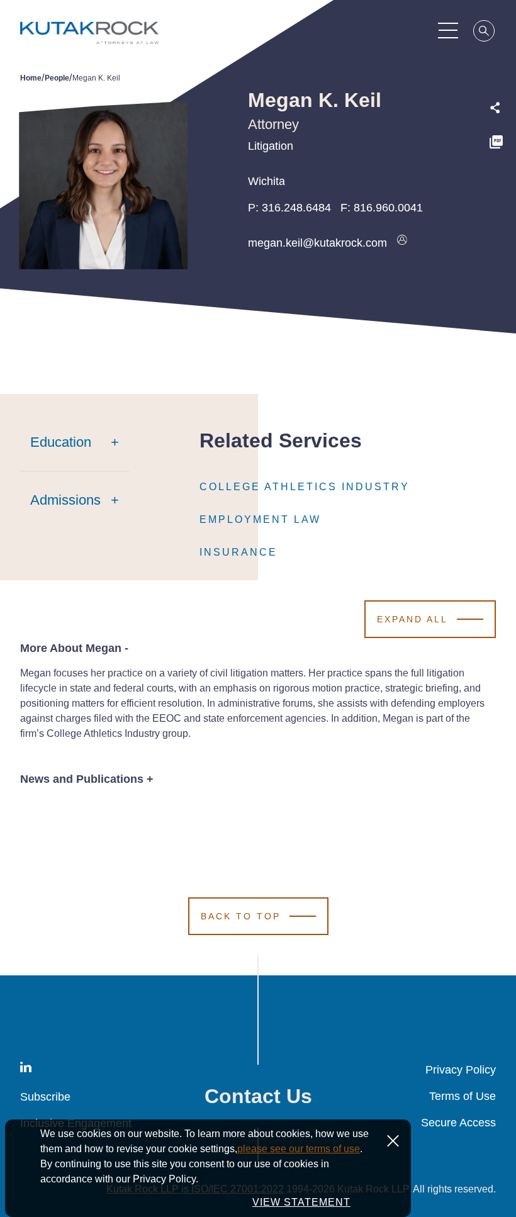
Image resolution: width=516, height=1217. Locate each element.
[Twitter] (496, 170)
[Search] (484, 32)
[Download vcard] (402, 243)
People (57, 78)
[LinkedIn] (496, 197)
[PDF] (496, 143)
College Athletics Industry (304, 486)
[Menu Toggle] (448, 30)
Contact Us (258, 1096)
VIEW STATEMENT (301, 1202)
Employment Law (260, 519)
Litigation (270, 146)
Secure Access (458, 1122)
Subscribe (45, 1097)
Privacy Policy (460, 1069)
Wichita (266, 181)
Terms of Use (462, 1096)
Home (31, 78)
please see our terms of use (298, 1148)
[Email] (496, 224)
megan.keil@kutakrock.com (317, 243)
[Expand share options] (495, 107)
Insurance (238, 552)
